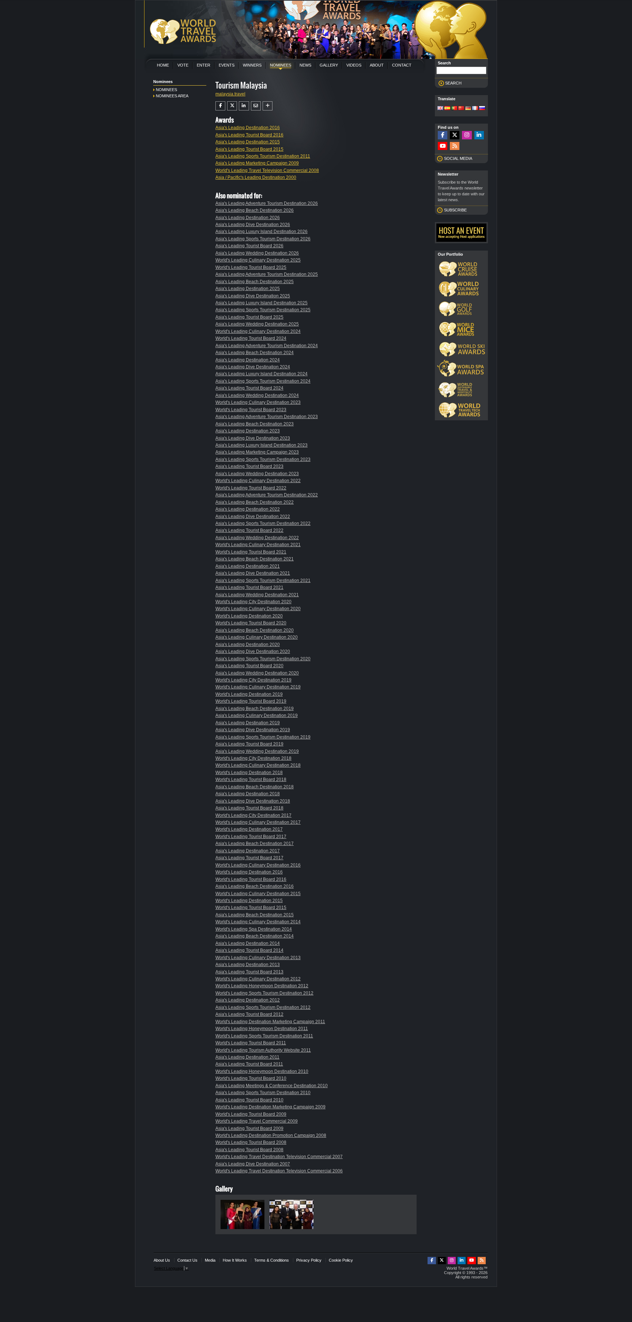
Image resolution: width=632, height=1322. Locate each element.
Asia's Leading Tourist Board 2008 (249, 1149)
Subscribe (455, 210)
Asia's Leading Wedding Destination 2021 (257, 594)
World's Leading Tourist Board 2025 (250, 267)
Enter (203, 65)
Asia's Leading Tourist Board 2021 (249, 587)
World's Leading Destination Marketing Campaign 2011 (270, 1021)
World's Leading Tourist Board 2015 (250, 907)
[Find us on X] (454, 135)
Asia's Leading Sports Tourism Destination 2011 (262, 156)
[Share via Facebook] (220, 106)
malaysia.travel (230, 94)
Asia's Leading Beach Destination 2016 (254, 886)
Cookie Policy (341, 1260)
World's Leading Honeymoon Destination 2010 (261, 1071)
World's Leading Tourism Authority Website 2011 (263, 1050)
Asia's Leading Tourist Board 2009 (249, 1128)
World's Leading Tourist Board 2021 (250, 552)
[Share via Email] (255, 106)
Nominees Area (172, 96)
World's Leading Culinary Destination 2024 (258, 331)
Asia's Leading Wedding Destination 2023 (257, 473)
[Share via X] (232, 106)
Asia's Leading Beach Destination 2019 (254, 708)
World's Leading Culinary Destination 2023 (258, 402)
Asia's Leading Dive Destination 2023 (252, 438)
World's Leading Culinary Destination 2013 (258, 957)
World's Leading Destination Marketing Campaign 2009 (270, 1106)
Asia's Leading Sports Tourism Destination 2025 (263, 309)
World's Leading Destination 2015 (249, 900)
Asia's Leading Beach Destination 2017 (254, 843)
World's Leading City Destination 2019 (253, 680)
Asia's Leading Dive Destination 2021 (252, 573)
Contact (401, 65)
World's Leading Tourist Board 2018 (250, 779)
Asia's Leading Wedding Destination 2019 (257, 751)
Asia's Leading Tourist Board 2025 (249, 317)
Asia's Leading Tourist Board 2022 (249, 530)
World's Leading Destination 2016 (249, 872)
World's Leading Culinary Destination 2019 (258, 687)
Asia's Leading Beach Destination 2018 (254, 786)
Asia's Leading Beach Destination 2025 (254, 281)
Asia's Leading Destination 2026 (247, 217)
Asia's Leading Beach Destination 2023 (254, 424)
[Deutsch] (468, 108)
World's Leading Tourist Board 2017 (250, 836)
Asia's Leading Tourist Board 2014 (249, 950)
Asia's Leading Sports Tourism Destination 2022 (263, 523)
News (305, 65)
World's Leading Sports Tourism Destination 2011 (264, 1036)
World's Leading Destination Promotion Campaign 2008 (270, 1135)
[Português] (454, 108)
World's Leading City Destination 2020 (253, 601)
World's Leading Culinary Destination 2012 (258, 978)
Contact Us (187, 1260)
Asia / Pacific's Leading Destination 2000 (255, 177)
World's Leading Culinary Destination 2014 (258, 921)
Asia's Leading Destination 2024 (247, 360)
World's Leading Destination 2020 (249, 616)
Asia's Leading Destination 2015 (247, 141)
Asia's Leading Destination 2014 (247, 943)
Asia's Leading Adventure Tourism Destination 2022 (266, 494)
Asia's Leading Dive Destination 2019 (252, 729)
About (377, 65)
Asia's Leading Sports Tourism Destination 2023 (263, 459)
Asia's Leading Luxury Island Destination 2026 (261, 231)
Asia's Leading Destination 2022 (247, 509)
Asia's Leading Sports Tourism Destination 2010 (263, 1092)
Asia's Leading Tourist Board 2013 (249, 971)
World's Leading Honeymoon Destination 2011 (261, 1028)
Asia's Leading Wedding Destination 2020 (257, 673)
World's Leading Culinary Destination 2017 (258, 822)
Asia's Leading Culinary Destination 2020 (256, 637)
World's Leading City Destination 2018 (253, 758)
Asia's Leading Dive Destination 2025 (252, 295)
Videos (353, 65)
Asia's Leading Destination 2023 (247, 430)
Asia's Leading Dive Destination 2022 (252, 516)
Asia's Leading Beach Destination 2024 (254, 352)
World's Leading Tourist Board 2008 (250, 1142)
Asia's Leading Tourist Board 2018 (249, 808)
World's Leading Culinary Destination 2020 (258, 608)
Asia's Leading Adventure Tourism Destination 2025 (266, 274)
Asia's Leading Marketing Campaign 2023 (257, 452)
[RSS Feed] (454, 146)
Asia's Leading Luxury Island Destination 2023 (261, 445)
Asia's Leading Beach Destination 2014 (254, 936)
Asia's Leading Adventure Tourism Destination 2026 (266, 203)
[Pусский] (482, 108)
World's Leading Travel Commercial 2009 (256, 1121)
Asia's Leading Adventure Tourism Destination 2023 (266, 416)
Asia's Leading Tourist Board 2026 (249, 245)
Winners (252, 65)
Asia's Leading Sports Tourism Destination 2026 (263, 238)
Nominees (280, 65)
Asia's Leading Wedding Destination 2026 (257, 253)
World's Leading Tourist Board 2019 (250, 701)
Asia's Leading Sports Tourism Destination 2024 (263, 381)
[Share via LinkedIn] (243, 106)
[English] (440, 108)
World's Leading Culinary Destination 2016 (258, 865)
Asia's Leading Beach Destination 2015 (254, 914)
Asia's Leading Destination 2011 (247, 1057)
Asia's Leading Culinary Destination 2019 (256, 715)
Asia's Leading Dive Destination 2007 (252, 1164)
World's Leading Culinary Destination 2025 (258, 260)
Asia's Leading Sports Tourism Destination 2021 (263, 580)
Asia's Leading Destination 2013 (247, 964)
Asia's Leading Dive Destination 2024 (252, 366)
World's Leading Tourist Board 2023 (250, 409)
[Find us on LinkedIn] (479, 135)
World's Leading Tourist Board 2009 (250, 1114)
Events (226, 65)
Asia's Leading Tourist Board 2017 (249, 857)
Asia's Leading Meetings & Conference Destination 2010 (271, 1085)
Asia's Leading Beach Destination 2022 (254, 502)
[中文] (461, 108)
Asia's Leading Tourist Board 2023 (249, 466)
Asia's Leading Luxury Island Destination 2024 (261, 373)
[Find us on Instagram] (466, 135)
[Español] (447, 108)
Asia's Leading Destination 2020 (247, 644)
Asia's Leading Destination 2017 (247, 850)
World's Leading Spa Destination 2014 (253, 929)
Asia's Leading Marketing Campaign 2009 (257, 163)
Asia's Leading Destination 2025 (247, 288)
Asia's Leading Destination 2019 (247, 722)
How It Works (235, 1260)
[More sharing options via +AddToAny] (267, 106)
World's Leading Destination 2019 (249, 694)
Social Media (458, 158)
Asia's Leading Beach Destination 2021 (254, 559)
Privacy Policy (308, 1260)
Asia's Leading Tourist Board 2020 (249, 665)
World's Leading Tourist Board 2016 (250, 879)
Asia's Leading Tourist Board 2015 (249, 149)
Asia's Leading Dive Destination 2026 (252, 224)
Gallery (329, 65)
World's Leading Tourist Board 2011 (250, 1042)
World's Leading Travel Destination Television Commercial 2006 (279, 1170)
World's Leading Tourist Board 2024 (250, 338)
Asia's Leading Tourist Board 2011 (249, 1064)
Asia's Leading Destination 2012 (247, 1000)
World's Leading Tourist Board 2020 (250, 623)
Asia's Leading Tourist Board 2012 (249, 1014)
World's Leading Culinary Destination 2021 (258, 544)
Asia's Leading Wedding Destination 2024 (257, 395)
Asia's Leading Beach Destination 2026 (254, 210)
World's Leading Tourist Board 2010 (250, 1078)
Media (210, 1260)
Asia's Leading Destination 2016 (247, 127)
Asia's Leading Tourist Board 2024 (249, 388)
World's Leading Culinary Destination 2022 (258, 480)
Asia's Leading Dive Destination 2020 (252, 651)
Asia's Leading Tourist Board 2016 (249, 135)
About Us (162, 1260)
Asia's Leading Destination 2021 (247, 566)
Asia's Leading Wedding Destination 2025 (257, 324)
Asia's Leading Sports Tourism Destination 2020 (263, 658)
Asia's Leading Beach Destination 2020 (254, 630)
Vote (182, 65)
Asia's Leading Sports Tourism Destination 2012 (263, 1007)
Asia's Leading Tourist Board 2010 (249, 1100)
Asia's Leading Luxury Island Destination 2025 (261, 302)
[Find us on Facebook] (442, 135)
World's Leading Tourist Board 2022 (250, 488)
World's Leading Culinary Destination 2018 (258, 765)
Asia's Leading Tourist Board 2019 (249, 744)
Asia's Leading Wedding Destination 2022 (257, 537)
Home (163, 65)
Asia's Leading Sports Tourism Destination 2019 (263, 737)
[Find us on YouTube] (442, 146)
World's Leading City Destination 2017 (253, 815)
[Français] (475, 108)
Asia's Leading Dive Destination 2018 (252, 801)
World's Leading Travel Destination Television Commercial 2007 (279, 1156)
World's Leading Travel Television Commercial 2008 (267, 170)
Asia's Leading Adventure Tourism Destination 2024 (266, 345)
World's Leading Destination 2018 (249, 772)
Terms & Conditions (271, 1260)
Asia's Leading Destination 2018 (247, 793)
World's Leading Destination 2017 (249, 829)
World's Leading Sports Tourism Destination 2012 (264, 993)
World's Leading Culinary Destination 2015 (258, 893)
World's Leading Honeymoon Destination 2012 (261, 985)
